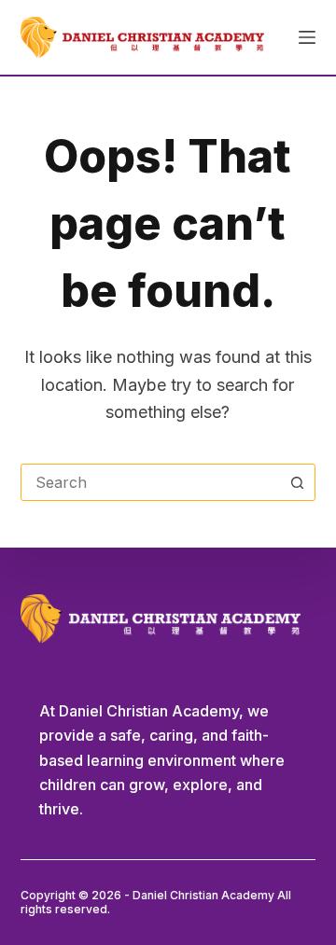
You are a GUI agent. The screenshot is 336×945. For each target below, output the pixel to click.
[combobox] (150, 482)
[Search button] (297, 482)
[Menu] (307, 37)
